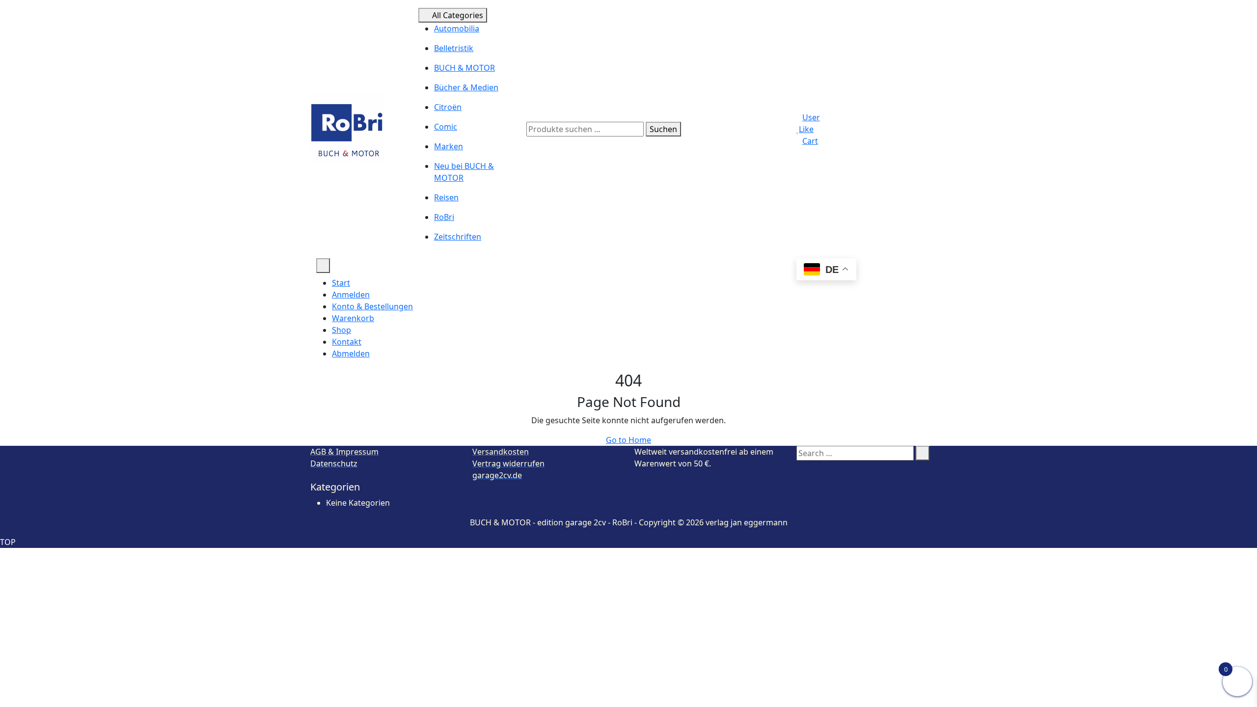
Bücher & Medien (466, 87)
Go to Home (628, 440)
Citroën (448, 107)
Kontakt (346, 341)
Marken (448, 146)
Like (806, 129)
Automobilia (456, 28)
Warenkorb (353, 318)
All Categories (457, 15)
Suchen (663, 129)
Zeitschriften (457, 236)
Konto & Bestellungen (372, 306)
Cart (810, 141)
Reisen (446, 197)
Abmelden (351, 353)
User (811, 117)
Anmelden (351, 294)
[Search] (922, 453)
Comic (445, 126)
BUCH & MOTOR (464, 67)
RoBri (444, 217)
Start (341, 282)
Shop (341, 330)
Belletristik (453, 48)
